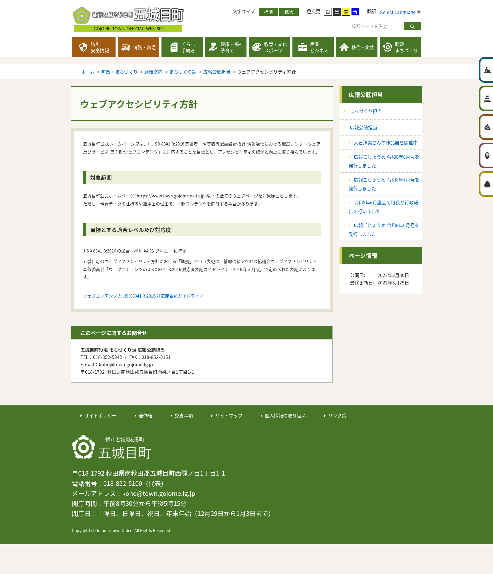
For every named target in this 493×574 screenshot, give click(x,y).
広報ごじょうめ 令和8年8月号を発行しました (384, 161)
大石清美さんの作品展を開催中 (386, 142)
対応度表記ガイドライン (179, 296)
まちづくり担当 (366, 111)
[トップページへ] (112, 447)
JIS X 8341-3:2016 (139, 296)
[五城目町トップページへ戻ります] (129, 18)
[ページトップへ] (453, 388)
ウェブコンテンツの (102, 296)
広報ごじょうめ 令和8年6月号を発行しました (384, 229)
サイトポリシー (100, 415)
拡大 (289, 11)
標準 (268, 11)
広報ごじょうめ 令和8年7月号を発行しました (384, 184)
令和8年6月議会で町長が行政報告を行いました (383, 207)
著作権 (145, 415)
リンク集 (337, 415)
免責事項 (184, 415)
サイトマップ (229, 415)
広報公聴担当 (366, 94)
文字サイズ (244, 11)
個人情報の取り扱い (285, 415)
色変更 (313, 11)
